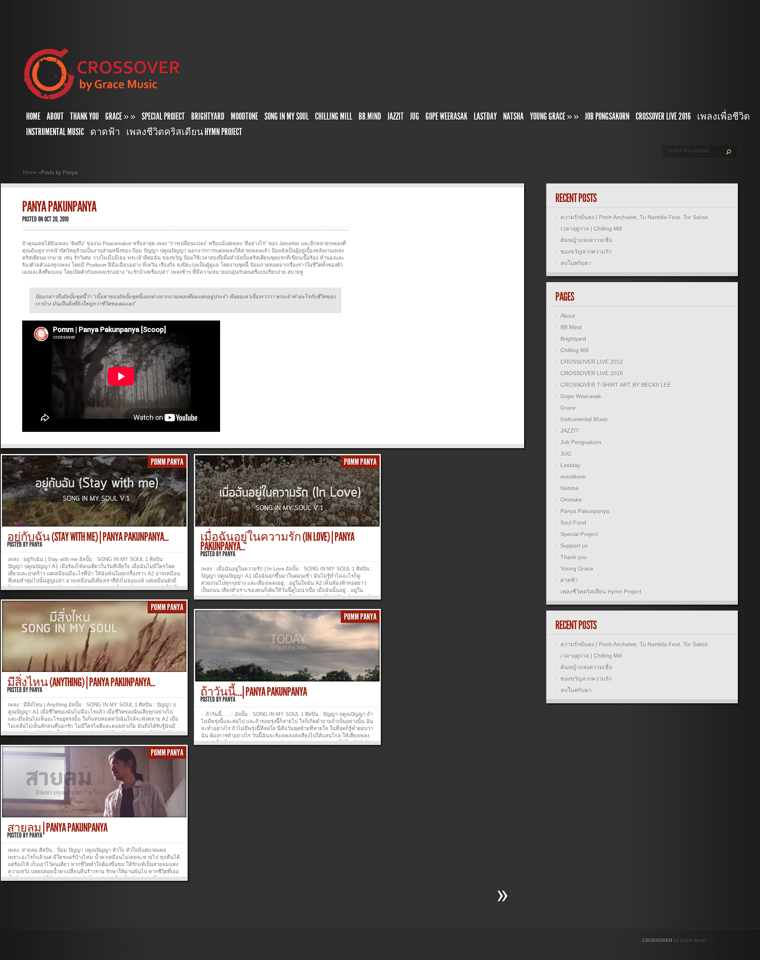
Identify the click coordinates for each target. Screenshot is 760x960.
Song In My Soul (286, 116)
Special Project (163, 116)
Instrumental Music (55, 131)
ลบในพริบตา (575, 263)
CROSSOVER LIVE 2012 (591, 362)
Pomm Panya (167, 462)
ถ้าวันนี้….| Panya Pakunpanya (253, 692)
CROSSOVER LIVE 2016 (663, 116)
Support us (574, 545)
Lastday (485, 116)
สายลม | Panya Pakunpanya (57, 828)
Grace (568, 408)
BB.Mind (370, 116)
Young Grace (554, 116)
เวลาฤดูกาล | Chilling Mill (591, 228)
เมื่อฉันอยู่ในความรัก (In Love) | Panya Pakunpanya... (277, 541)
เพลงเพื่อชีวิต (723, 116)
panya (35, 544)
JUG (414, 116)
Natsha (513, 116)
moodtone (244, 116)
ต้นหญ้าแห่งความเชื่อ (586, 240)
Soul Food (573, 522)
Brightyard (207, 116)
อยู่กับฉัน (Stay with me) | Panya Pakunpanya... (88, 537)
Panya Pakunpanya (584, 511)
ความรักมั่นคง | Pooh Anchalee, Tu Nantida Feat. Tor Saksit (634, 217)
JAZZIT (396, 116)
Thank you (84, 116)
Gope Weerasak (446, 116)
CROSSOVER (657, 940)
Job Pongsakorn (607, 116)
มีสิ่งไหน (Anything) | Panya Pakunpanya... (81, 682)
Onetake (571, 499)
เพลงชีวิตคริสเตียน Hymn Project (184, 131)
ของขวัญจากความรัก (586, 251)
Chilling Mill (333, 116)
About (55, 116)
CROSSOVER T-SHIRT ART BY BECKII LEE (615, 385)
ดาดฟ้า (105, 131)
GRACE (120, 116)
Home (33, 116)
